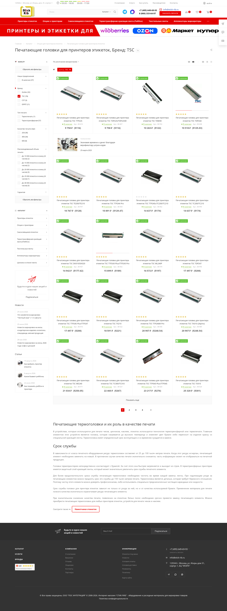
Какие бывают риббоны (34, 376)
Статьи (18, 354)
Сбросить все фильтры (32, 69)
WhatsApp (182, 574)
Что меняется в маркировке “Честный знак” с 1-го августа (29, 316)
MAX (175, 574)
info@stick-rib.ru (177, 557)
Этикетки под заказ (130, 554)
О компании (70, 554)
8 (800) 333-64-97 (147, 13)
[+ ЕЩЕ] (208, 21)
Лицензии (69, 565)
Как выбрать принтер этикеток (33, 365)
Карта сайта (127, 578)
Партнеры (69, 572)
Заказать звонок (170, 13)
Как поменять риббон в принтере (34, 387)
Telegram (169, 574)
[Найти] (115, 12)
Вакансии (69, 558)
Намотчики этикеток (86, 509)
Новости (19, 305)
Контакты (69, 569)
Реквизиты (126, 569)
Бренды (19, 559)
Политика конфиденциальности (113, 598)
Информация (129, 549)
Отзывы (68, 561)
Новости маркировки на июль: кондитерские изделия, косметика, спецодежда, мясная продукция (31, 330)
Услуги (18, 554)
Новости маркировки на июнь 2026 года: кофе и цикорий (31, 344)
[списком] (207, 62)
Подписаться (161, 531)
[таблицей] (211, 62)
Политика (126, 572)
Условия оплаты (128, 561)
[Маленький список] (189, 62)
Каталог (19, 549)
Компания (71, 549)
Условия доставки (129, 565)
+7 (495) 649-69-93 (148, 10)
